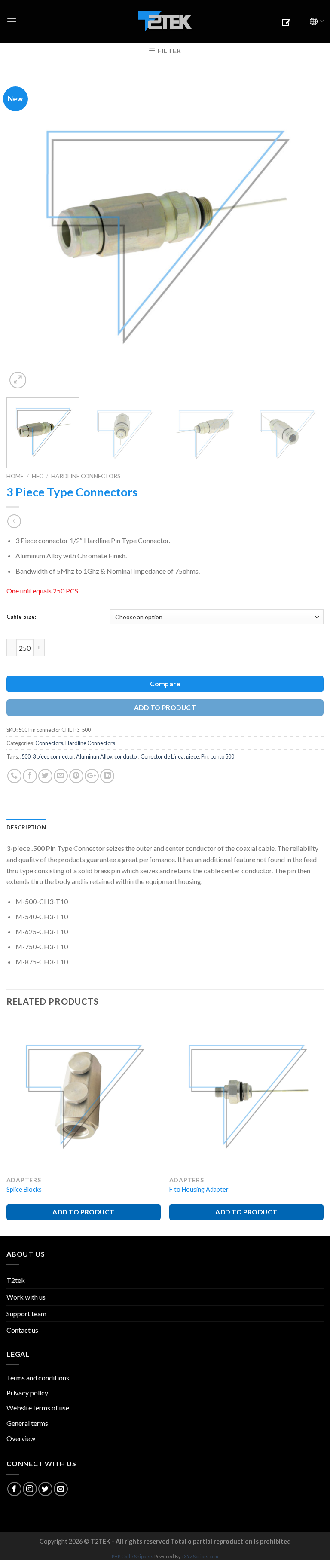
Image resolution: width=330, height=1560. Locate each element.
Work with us (26, 1297)
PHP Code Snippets (132, 1556)
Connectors (49, 743)
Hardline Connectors (86, 476)
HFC (37, 476)
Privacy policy (27, 1393)
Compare (165, 684)
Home (15, 476)
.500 (25, 756)
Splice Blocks (24, 1189)
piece (192, 756)
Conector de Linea (162, 756)
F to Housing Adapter (199, 1189)
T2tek (15, 1280)
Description (26, 827)
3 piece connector (53, 756)
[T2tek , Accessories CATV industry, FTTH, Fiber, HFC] (165, 21)
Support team (26, 1313)
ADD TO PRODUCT (165, 707)
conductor (126, 756)
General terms (27, 1423)
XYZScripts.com (201, 1556)
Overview (20, 1438)
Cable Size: (21, 616)
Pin (204, 756)
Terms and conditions (37, 1377)
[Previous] (23, 232)
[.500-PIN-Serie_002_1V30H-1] (165, 231)
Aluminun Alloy (94, 756)
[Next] (306, 232)
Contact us (22, 1330)
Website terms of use (37, 1408)
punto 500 (222, 756)
